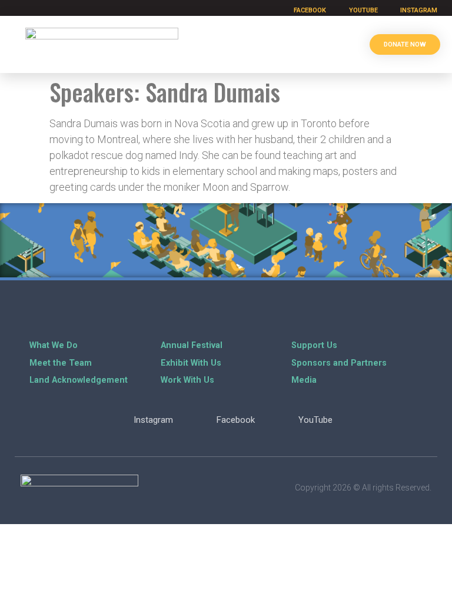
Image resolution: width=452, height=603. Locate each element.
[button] (343, 44)
